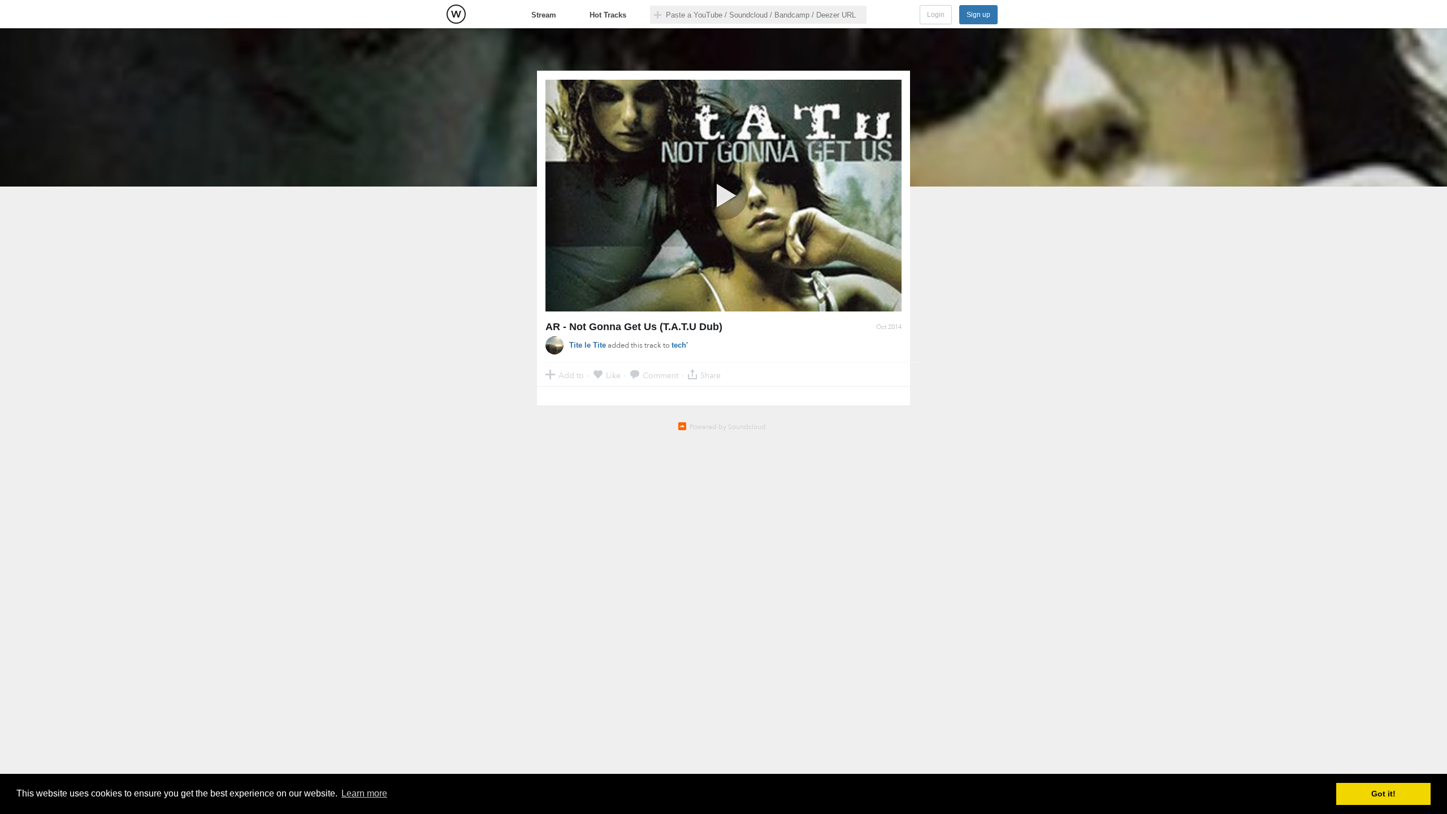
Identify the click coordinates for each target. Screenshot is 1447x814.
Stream (543, 15)
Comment (660, 375)
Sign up (978, 15)
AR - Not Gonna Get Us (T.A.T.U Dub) (633, 326)
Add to (571, 375)
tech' (679, 345)
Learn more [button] (364, 793)
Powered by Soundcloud (728, 426)
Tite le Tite (587, 345)
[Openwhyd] (456, 14)
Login (936, 15)
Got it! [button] (1383, 793)
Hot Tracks (608, 15)
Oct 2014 (889, 327)
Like (613, 375)
